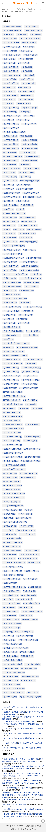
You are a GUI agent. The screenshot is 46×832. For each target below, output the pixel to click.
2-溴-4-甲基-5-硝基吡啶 (31, 169)
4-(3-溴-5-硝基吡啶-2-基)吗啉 (29, 554)
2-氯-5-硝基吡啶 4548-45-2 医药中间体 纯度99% (20, 766)
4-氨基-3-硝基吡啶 (22, 120)
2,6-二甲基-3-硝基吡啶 (10, 95)
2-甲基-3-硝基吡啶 (9, 91)
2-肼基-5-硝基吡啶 (34, 587)
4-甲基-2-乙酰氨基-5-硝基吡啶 (13, 331)
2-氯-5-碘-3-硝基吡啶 (32, 550)
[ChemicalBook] (23, 3)
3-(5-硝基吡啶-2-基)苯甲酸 (12, 433)
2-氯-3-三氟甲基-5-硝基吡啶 (12, 286)
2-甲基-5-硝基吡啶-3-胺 (32, 282)
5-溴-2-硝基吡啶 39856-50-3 (12, 809)
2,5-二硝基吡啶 (8, 530)
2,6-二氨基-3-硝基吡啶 (33, 457)
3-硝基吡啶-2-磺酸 (29, 591)
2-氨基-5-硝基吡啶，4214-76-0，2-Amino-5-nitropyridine (22, 773)
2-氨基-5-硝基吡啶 (27, 95)
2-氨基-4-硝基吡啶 (26, 136)
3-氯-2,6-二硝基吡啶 (30, 400)
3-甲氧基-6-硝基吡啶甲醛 (30, 676)
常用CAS (20, 826)
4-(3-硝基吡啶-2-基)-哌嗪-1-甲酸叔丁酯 (16, 343)
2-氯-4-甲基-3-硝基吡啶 (24, 189)
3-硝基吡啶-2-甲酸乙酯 (30, 619)
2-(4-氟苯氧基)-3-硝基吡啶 (33, 307)
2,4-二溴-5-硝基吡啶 (10, 270)
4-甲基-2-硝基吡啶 (9, 87)
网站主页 (5, 9)
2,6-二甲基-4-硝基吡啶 (27, 534)
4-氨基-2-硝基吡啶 (29, 250)
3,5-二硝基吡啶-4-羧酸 (10, 595)
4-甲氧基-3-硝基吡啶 (29, 43)
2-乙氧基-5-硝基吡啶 (23, 103)
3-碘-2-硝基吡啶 (31, 404)
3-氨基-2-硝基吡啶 (25, 51)
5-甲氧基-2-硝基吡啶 (25, 607)
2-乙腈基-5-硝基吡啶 (10, 217)
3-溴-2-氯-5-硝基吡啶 (10, 743)
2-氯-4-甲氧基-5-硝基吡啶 (30, 380)
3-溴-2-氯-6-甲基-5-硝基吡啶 (12, 457)
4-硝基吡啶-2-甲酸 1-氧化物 (12, 485)
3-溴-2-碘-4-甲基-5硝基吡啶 (27, 559)
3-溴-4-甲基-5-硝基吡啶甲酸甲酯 (14, 563)
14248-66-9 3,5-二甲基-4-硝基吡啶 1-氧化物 (18, 814)
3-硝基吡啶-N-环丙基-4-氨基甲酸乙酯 (16, 648)
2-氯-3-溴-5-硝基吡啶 (25, 59)
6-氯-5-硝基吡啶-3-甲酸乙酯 (30, 461)
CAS (13, 826)
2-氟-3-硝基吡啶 (8, 34)
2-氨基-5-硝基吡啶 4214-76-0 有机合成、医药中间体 (21, 759)
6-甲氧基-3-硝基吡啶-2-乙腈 (12, 644)
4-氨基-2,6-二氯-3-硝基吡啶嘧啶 (14, 246)
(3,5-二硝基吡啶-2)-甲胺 (11, 619)
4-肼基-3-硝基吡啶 (9, 225)
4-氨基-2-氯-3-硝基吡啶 (29, 144)
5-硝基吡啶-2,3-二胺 (10, 290)
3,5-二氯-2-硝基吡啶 (10, 615)
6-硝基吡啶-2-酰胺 (27, 656)
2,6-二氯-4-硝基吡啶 (28, 83)
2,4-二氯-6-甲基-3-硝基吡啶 (12, 30)
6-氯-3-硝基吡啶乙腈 (10, 697)
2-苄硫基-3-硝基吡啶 (10, 278)
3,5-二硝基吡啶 (23, 408)
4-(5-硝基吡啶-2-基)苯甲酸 (12, 282)
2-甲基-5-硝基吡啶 (9, 99)
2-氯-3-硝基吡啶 (25, 112)
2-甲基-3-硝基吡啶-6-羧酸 (11, 441)
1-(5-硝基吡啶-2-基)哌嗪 (11, 43)
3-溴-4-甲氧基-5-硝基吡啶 (28, 473)
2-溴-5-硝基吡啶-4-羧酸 (29, 384)
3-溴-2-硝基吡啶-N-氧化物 (12, 579)
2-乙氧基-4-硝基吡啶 (10, 534)
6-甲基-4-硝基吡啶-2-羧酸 (11, 684)
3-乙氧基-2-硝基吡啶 (10, 39)
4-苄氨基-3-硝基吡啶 (28, 221)
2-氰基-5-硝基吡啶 (9, 640)
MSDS (7, 826)
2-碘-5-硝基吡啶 (8, 319)
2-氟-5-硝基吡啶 (25, 164)
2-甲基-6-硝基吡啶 (9, 234)
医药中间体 (32, 9)
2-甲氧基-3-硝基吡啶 (26, 79)
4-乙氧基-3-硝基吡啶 (10, 177)
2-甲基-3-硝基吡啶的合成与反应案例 (29, 733)
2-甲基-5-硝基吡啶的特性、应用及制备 (29, 729)
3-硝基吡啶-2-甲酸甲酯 (11, 676)
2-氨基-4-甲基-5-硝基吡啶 (33, 30)
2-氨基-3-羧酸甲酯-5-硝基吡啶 (13, 575)
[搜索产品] (37, 3)
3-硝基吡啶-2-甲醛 (34, 563)
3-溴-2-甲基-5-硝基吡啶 (11, 372)
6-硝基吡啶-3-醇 (27, 311)
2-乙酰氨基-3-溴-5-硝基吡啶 (12, 538)
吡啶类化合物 (16, 12)
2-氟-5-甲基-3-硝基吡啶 (11, 380)
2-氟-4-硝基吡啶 (27, 67)
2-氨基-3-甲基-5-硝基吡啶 (11, 169)
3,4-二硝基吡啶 (8, 599)
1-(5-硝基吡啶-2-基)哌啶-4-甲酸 (30, 278)
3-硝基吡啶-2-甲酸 (9, 315)
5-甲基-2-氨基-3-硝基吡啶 (11, 55)
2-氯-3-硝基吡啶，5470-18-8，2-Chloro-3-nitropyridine (21, 780)
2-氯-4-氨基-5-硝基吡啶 (29, 160)
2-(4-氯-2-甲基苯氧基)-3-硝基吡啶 (14, 465)
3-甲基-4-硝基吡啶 (22, 201)
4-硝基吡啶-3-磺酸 (9, 607)
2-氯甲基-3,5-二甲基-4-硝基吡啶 (14, 689)
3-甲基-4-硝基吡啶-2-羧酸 (11, 603)
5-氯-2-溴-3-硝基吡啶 (10, 136)
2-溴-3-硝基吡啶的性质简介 (24, 721)
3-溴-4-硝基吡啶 (8, 209)
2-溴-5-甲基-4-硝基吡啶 (11, 611)
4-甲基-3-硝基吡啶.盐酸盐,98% (13, 693)
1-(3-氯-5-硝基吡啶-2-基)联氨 (13, 567)
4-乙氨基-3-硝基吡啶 (32, 424)
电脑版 (22, 829)
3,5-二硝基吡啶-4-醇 (30, 441)
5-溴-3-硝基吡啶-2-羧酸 (32, 449)
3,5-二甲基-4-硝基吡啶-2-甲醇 (30, 39)
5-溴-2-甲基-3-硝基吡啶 (11, 140)
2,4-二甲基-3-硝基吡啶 (10, 461)
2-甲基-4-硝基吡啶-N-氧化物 (12, 156)
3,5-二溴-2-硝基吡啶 (33, 331)
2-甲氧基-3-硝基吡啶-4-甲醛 (12, 510)
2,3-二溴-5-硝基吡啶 (23, 185)
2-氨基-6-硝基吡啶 (27, 205)
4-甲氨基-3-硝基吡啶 (10, 473)
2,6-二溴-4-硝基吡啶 (10, 238)
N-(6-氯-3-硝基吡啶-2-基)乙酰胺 (31, 697)
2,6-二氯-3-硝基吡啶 (10, 164)
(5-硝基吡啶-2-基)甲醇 (27, 477)
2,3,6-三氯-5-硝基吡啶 (10, 668)
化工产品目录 (18, 9)
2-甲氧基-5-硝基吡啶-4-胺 (11, 335)
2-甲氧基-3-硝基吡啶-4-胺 (11, 502)
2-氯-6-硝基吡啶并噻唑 (24, 518)
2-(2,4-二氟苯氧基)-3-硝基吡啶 (13, 258)
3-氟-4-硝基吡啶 (8, 201)
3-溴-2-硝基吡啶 (8, 103)
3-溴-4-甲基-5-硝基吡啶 (11, 368)
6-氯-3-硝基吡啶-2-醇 (26, 290)
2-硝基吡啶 (28, 510)
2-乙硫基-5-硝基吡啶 (31, 571)
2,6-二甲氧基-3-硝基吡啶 (11, 193)
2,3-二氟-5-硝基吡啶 (25, 514)
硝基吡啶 (29, 12)
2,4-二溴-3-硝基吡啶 (32, 286)
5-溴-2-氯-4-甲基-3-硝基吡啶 (12, 254)
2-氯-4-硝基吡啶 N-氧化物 (12, 197)
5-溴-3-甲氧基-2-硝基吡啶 (11, 294)
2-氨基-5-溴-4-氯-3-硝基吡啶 (29, 270)
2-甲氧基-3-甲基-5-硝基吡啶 (12, 550)
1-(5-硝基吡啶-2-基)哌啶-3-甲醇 (13, 498)
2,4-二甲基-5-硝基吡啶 (31, 335)
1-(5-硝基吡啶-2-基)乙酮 (31, 603)
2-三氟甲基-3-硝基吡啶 (33, 664)
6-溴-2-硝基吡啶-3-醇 (25, 315)
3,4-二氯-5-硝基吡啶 (10, 554)
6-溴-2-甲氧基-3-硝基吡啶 (11, 359)
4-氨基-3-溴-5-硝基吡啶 (11, 221)
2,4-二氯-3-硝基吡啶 (10, 112)
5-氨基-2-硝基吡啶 (25, 238)
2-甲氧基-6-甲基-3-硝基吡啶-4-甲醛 (15, 299)
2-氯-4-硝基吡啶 (23, 63)
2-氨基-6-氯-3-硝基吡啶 (11, 144)
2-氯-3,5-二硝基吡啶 (10, 152)
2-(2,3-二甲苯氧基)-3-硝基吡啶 (13, 429)
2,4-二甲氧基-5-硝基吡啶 (30, 372)
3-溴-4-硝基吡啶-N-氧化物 (12, 47)
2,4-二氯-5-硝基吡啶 (32, 26)
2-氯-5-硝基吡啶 (25, 177)
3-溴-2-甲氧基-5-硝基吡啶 (11, 75)
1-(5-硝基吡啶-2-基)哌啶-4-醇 (13, 363)
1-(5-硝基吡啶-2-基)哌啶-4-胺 (13, 416)
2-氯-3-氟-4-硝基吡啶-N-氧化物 (13, 351)
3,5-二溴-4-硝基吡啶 (30, 376)
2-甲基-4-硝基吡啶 (24, 87)
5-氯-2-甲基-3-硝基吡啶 (32, 437)
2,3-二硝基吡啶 (36, 408)
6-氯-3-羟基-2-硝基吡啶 (29, 668)
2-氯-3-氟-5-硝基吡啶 (10, 652)
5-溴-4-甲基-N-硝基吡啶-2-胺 (26, 530)
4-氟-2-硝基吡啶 (8, 636)
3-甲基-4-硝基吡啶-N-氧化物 (29, 181)
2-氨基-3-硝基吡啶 (9, 59)
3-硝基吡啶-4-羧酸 (9, 408)
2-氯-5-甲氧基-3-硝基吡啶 (11, 412)
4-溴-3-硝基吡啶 (25, 303)
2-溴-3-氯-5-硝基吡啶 (10, 242)
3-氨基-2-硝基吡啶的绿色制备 (26, 738)
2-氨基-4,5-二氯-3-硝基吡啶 (12, 571)
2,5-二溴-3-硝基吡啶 (10, 51)
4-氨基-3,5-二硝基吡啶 (10, 205)
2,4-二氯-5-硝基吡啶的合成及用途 (29, 748)
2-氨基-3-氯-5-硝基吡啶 (11, 266)
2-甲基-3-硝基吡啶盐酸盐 (28, 242)
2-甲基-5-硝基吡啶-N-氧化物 (28, 640)
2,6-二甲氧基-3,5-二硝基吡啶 (13, 453)
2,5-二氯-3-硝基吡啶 (10, 79)
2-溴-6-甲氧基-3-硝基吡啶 (11, 490)
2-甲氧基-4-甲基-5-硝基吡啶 (12, 26)
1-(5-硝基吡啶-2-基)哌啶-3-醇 (13, 404)
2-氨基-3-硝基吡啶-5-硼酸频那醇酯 (15, 522)
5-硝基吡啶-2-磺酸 (25, 615)
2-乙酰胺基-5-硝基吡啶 (29, 108)
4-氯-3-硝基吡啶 (35, 34)
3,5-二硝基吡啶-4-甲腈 (10, 680)
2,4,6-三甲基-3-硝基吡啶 (30, 266)
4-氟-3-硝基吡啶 (22, 319)
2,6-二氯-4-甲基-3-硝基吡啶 (12, 445)
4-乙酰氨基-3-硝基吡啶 (29, 595)
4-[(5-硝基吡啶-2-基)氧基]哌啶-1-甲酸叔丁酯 (18, 632)
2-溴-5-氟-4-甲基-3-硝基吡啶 (12, 660)
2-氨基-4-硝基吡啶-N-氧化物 (12, 542)
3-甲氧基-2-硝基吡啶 (30, 55)
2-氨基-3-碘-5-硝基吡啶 (11, 67)
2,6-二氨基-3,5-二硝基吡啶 (12, 449)
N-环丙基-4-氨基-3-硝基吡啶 (12, 392)
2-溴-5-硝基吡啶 (28, 75)
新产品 (39, 826)
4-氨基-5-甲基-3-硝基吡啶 (11, 376)
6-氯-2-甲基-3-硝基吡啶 (11, 124)
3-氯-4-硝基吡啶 (23, 323)
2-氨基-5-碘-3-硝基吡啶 (11, 71)
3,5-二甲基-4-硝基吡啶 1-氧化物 (14, 494)
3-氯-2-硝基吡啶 (22, 34)
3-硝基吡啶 (20, 209)
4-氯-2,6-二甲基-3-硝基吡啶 (32, 359)
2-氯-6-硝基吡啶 (18, 230)
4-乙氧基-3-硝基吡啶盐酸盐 (27, 225)
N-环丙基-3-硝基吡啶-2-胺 (12, 400)
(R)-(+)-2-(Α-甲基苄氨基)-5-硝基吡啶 (15, 274)
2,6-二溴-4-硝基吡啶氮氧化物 (13, 506)
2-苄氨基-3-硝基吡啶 (28, 680)
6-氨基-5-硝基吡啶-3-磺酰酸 (12, 623)
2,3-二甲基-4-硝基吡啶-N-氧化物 (14, 132)
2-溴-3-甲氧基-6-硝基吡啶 (27, 234)
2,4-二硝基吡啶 (8, 518)
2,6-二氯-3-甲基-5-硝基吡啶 (12, 437)
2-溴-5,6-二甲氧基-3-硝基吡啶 (31, 611)
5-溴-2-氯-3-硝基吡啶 (10, 181)
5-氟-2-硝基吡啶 (8, 347)
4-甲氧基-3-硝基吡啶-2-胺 (11, 481)
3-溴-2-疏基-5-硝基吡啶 (24, 636)
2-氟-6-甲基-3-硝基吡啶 (11, 160)
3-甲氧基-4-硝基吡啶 (27, 526)
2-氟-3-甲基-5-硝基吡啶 (26, 173)
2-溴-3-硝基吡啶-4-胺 (10, 477)
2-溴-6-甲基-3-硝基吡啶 (11, 83)
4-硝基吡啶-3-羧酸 (9, 514)
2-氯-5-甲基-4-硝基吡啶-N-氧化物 (14, 587)
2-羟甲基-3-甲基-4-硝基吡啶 (31, 368)
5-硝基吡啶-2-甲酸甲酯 (11, 384)
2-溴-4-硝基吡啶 (8, 189)
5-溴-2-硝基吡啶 (28, 47)
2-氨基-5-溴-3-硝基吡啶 (29, 140)
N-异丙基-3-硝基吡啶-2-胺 (12, 546)
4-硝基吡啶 (6, 230)
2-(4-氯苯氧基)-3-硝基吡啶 (12, 307)
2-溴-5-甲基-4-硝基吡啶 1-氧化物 (14, 469)
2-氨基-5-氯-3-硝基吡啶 (11, 108)
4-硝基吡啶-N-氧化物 (28, 124)
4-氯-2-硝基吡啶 (8, 339)
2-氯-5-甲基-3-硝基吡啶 (31, 193)
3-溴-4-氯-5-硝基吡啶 (32, 156)
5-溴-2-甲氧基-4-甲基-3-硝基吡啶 (14, 213)
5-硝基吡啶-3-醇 (36, 274)
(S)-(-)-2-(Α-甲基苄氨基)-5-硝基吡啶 (15, 355)
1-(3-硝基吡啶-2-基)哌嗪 (11, 311)
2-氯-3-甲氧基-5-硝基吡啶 (11, 250)
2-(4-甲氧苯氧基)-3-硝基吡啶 (12, 424)
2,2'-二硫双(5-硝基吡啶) (27, 152)
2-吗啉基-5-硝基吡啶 (10, 262)
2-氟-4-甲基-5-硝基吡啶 (26, 91)
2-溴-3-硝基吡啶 (8, 120)
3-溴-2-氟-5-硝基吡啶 (34, 230)
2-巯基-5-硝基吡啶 (9, 173)
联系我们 (14, 829)
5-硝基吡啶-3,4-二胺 (10, 303)
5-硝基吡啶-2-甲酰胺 (10, 526)
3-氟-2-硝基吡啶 (27, 71)
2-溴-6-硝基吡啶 (31, 363)
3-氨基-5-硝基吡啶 (9, 323)
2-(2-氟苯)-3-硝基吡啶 (34, 258)
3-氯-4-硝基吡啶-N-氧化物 (12, 327)
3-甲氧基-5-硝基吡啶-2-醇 (28, 262)
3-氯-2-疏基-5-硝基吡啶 (24, 599)
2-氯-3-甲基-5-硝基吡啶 (11, 148)
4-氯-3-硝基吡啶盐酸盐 (26, 99)
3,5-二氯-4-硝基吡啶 (10, 388)
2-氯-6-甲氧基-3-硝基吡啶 (11, 116)
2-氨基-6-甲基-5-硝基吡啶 (11, 628)
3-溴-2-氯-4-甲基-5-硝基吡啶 (12, 664)
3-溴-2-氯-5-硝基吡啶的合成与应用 (30, 743)
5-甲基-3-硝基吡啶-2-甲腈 (11, 591)
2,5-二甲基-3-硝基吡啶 (10, 656)
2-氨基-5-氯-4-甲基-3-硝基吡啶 (27, 347)
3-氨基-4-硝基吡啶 (9, 63)
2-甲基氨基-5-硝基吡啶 (28, 217)
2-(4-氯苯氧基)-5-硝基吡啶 (28, 388)
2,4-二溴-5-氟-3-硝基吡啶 (11, 420)
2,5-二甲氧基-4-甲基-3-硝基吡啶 (14, 672)
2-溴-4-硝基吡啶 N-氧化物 (32, 197)
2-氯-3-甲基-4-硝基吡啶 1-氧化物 (14, 396)
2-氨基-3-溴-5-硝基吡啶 (11, 128)
